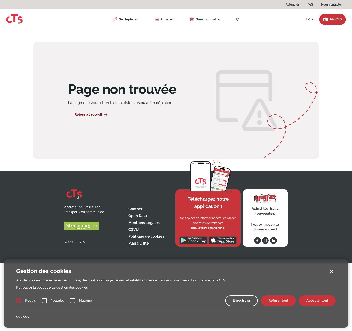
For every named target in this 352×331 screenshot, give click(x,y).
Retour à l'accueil (88, 114)
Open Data (137, 216)
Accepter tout (317, 300)
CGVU (133, 229)
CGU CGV (22, 316)
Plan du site (138, 243)
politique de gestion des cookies (62, 287)
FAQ (310, 4)
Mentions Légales (144, 222)
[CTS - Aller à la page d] (14, 19)
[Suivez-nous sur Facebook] (257, 240)
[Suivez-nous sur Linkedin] (273, 240)
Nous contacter (331, 4)
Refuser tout (278, 300)
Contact (135, 209)
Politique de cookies (146, 236)
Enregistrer (241, 300)
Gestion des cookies (43, 271)
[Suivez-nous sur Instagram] (265, 240)
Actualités (292, 4)
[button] (125, 19)
